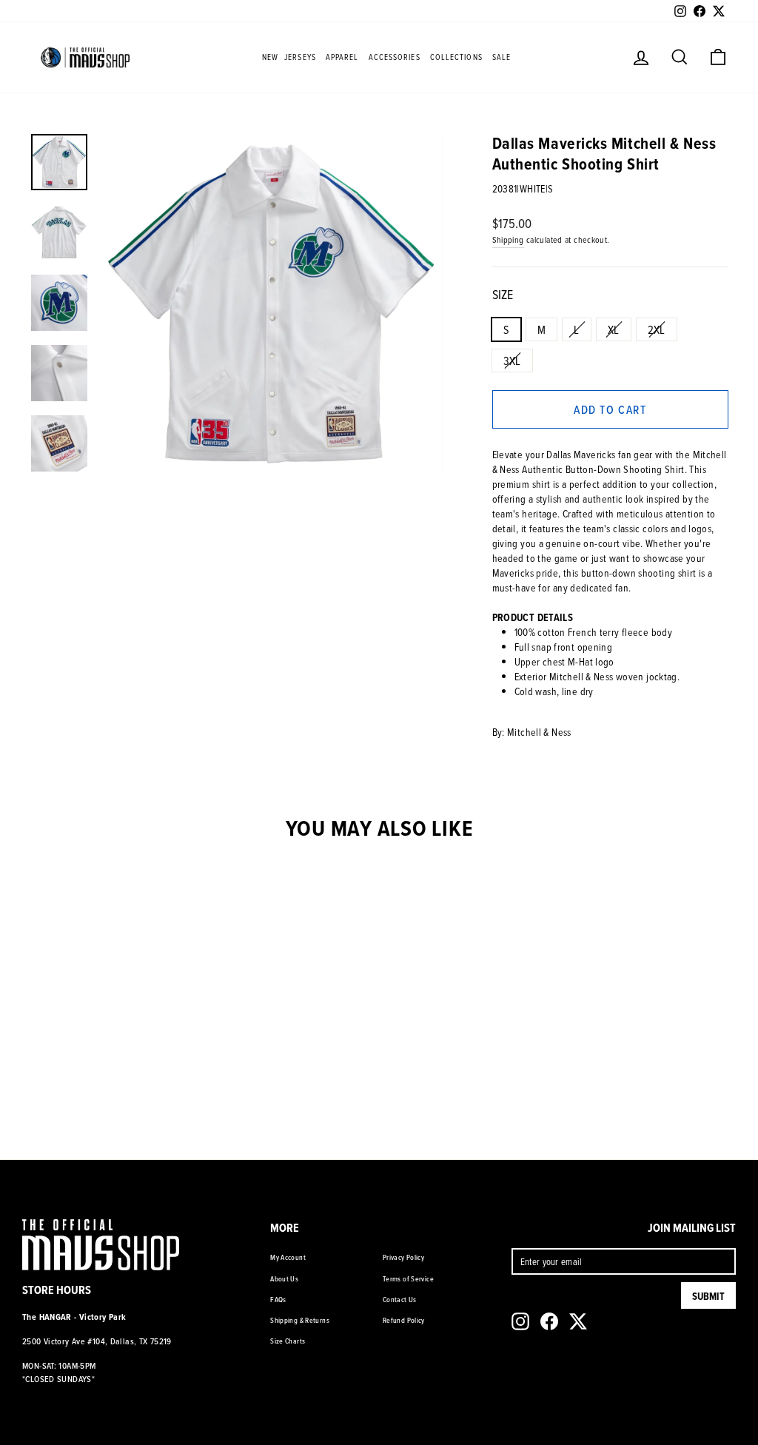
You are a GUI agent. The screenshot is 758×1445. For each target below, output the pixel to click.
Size (502, 295)
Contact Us (400, 1299)
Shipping (508, 239)
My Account (288, 1257)
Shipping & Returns (299, 1320)
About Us (284, 1278)
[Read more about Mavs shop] (85, 57)
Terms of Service (408, 1278)
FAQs (278, 1299)
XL (614, 329)
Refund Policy (404, 1320)
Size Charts (287, 1340)
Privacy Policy (403, 1257)
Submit (708, 1296)
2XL (656, 329)
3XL (512, 360)
